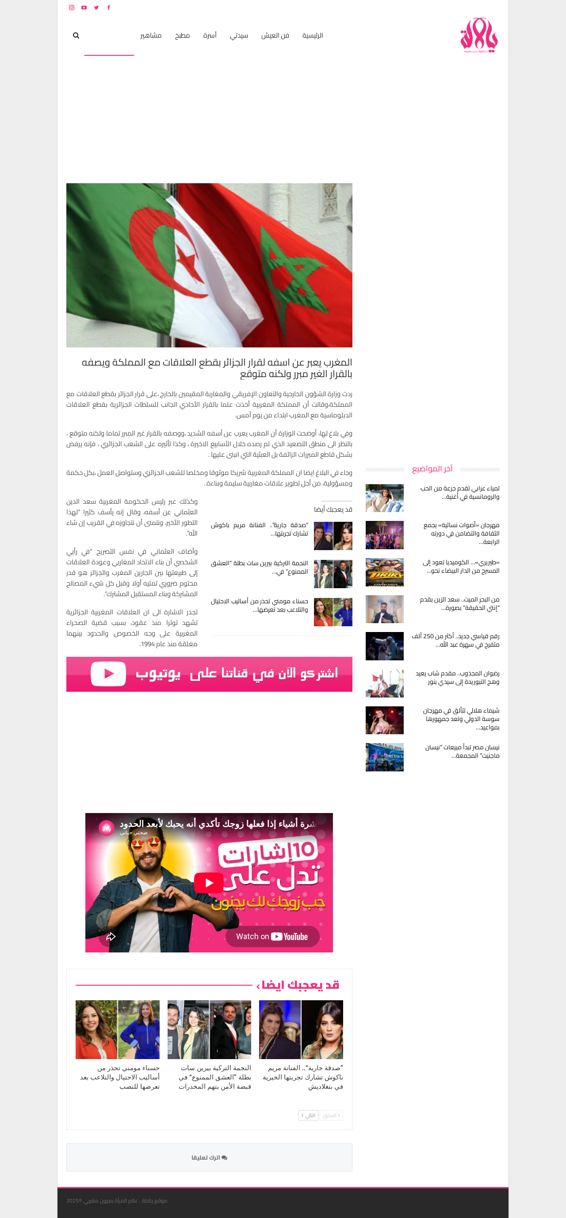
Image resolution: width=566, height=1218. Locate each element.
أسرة (210, 35)
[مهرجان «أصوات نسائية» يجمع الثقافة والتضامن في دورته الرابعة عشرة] (385, 535)
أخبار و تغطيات (109, 35)
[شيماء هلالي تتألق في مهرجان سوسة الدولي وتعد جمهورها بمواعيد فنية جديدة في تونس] (385, 720)
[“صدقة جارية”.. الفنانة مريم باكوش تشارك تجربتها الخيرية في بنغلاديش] (333, 536)
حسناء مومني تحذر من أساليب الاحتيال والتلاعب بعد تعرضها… (260, 605)
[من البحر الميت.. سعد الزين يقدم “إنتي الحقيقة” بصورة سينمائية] (385, 609)
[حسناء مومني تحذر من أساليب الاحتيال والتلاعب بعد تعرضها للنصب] (333, 612)
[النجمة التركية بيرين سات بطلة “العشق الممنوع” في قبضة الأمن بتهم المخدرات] (333, 574)
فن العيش (275, 35)
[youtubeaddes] (209, 673)
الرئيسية (312, 35)
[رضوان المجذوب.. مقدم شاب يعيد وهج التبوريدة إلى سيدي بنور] (385, 683)
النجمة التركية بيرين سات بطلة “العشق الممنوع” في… (260, 567)
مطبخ (182, 35)
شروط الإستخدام (414, 7)
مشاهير (151, 35)
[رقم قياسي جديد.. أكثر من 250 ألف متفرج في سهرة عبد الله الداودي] (385, 646)
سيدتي (239, 35)
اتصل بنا (443, 7)
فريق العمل (468, 7)
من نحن (493, 7)
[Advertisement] (433, 316)
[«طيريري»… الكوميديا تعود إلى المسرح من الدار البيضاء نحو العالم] (385, 572)
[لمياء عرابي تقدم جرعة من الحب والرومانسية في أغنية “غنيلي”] (385, 498)
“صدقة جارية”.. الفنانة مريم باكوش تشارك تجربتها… (260, 529)
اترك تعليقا (206, 1157)
